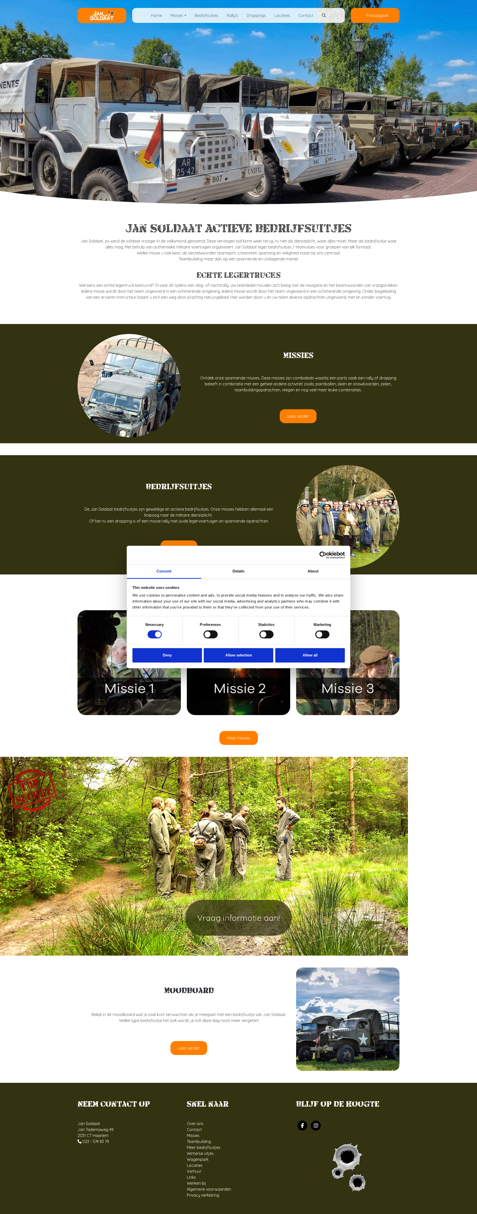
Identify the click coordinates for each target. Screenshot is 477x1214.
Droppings (256, 15)
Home (156, 15)
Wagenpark (197, 1159)
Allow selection (238, 655)
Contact (306, 15)
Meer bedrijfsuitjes (203, 1147)
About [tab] (313, 571)
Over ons (195, 1123)
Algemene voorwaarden (209, 1189)
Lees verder (298, 416)
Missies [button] (176, 15)
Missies (193, 1135)
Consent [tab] (164, 571)
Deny (167, 655)
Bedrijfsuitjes (206, 15)
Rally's (232, 15)
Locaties (282, 15)
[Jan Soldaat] (102, 15)
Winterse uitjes (200, 1153)
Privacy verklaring (203, 1195)
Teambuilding (199, 1141)
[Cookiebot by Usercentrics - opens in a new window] (323, 555)
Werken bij (196, 1183)
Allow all (310, 655)
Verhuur (194, 1171)
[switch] (210, 635)
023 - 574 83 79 (95, 1141)
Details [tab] (239, 571)
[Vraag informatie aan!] (204, 855)
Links (191, 1177)
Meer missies (238, 737)
